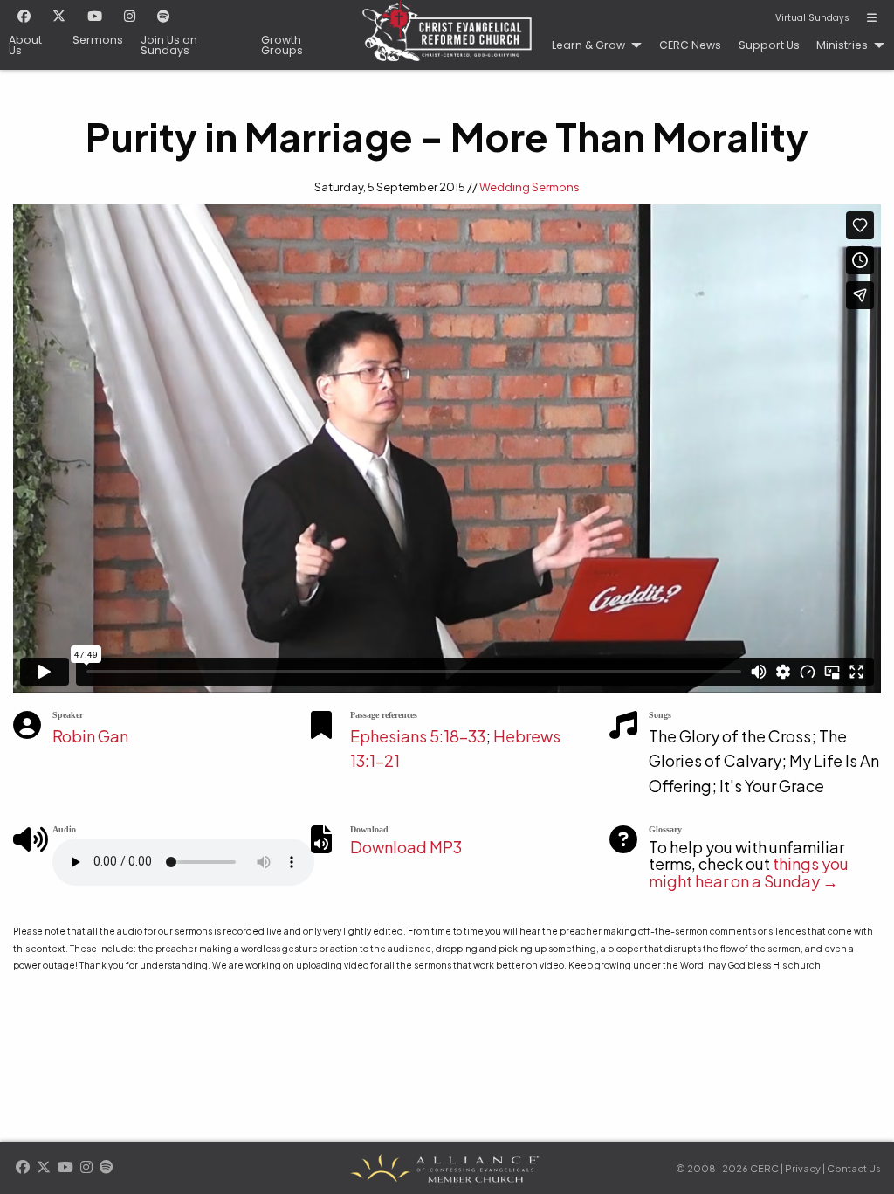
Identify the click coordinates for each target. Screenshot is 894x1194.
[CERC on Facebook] (24, 17)
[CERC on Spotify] (163, 17)
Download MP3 (406, 847)
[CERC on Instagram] (129, 17)
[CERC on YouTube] (95, 17)
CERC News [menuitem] (690, 45)
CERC (447, 35)
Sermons (97, 40)
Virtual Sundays (812, 18)
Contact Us (854, 1168)
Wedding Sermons (529, 187)
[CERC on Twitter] (59, 17)
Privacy (803, 1168)
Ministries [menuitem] (842, 45)
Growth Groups (282, 46)
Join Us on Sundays (169, 46)
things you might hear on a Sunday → (749, 872)
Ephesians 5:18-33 (417, 736)
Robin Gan (90, 736)
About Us (25, 46)
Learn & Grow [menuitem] (588, 45)
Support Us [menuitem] (769, 45)
